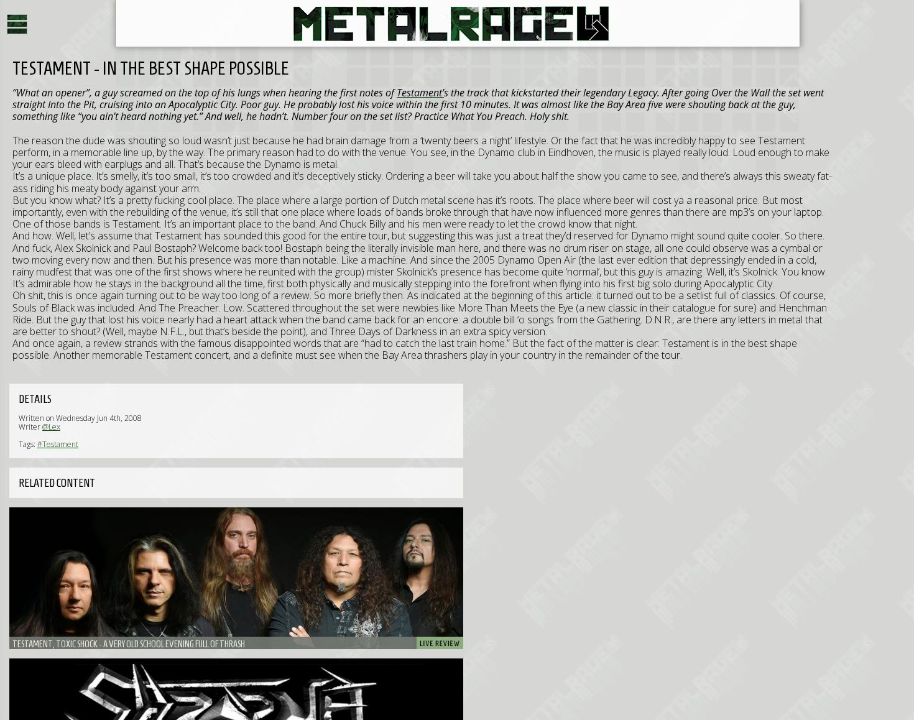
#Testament (57, 444)
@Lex (51, 427)
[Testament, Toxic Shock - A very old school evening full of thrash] (236, 578)
